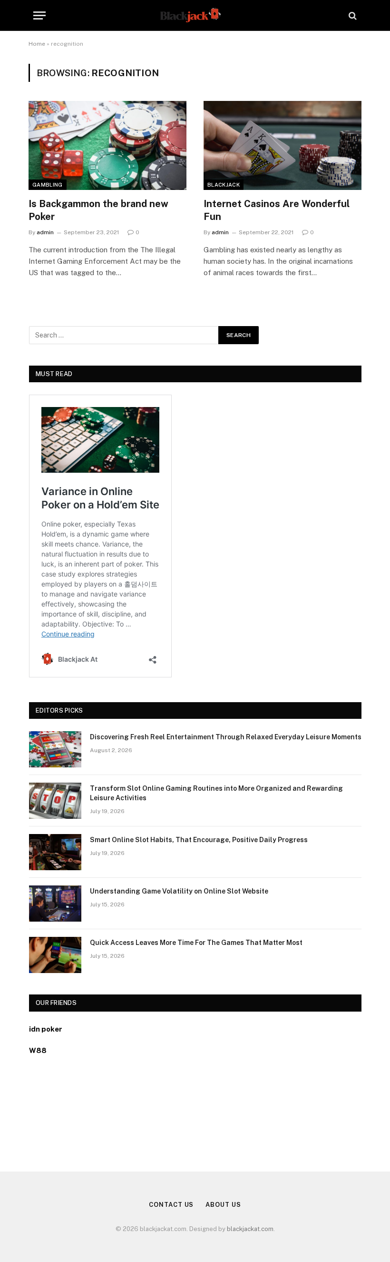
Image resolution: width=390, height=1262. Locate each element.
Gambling (47, 185)
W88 (38, 1050)
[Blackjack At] (195, 15)
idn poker (45, 1029)
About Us (223, 1204)
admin (45, 232)
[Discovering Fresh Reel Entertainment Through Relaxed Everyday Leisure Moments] (55, 749)
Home (37, 43)
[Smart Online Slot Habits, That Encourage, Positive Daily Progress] (55, 852)
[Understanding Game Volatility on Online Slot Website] (55, 903)
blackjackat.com (250, 1228)
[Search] (352, 15)
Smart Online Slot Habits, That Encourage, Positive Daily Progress (199, 840)
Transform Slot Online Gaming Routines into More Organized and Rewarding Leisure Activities (216, 793)
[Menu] (39, 15)
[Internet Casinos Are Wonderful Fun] (282, 145)
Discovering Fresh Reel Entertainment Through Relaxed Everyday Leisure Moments (225, 737)
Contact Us (171, 1204)
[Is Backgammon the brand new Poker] (107, 145)
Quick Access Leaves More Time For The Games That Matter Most (196, 942)
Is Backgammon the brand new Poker (98, 210)
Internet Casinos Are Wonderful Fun (277, 210)
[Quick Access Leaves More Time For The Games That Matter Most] (55, 955)
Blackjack (223, 185)
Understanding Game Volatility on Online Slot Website (179, 891)
